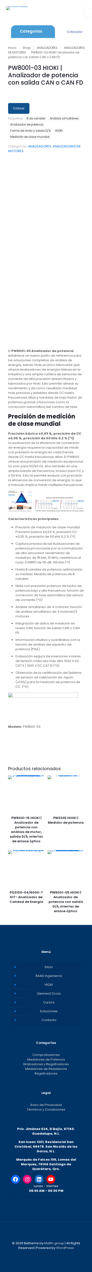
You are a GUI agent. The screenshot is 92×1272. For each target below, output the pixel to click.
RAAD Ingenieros (49, 975)
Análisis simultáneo (64, 118)
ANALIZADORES (47, 48)
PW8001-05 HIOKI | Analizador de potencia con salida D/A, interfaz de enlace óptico (66, 901)
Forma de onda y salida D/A (30, 131)
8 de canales (35, 118)
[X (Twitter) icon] (43, 1254)
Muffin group (54, 1243)
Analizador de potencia (26, 125)
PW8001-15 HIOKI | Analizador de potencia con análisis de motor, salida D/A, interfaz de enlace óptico (26, 830)
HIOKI (59, 131)
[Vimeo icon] (49, 1254)
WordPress (65, 1248)
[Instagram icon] (54, 1254)
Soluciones (49, 1011)
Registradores (46, 1073)
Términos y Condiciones (46, 1109)
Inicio (12, 48)
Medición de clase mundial (30, 137)
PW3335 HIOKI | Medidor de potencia (66, 820)
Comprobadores (46, 1054)
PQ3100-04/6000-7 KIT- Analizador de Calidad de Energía (26, 897)
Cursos (48, 1002)
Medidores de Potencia (46, 1059)
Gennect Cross (49, 993)
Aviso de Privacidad (46, 1105)
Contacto (48, 1020)
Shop (26, 48)
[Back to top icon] (46, 1232)
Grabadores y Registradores (46, 1064)
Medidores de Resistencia (46, 1068)
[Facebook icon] (38, 1254)
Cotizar (19, 108)
